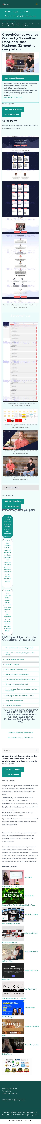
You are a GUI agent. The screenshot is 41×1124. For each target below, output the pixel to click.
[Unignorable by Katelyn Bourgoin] (13, 1008)
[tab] (7, 526)
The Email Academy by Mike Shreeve (20, 738)
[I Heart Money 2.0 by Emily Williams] (13, 1045)
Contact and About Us (9, 1093)
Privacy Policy (6, 1091)
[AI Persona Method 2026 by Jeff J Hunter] (13, 933)
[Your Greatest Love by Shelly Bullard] (13, 952)
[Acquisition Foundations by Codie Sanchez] (13, 877)
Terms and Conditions (9, 1089)
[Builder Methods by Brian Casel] (13, 970)
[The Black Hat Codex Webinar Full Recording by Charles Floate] (13, 896)
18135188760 (6, 1100)
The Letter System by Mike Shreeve (20, 732)
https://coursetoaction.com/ (27, 16)
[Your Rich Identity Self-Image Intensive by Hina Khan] (13, 989)
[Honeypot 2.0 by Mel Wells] (13, 1026)
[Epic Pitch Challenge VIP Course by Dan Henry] (13, 914)
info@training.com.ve (18, 1100)
